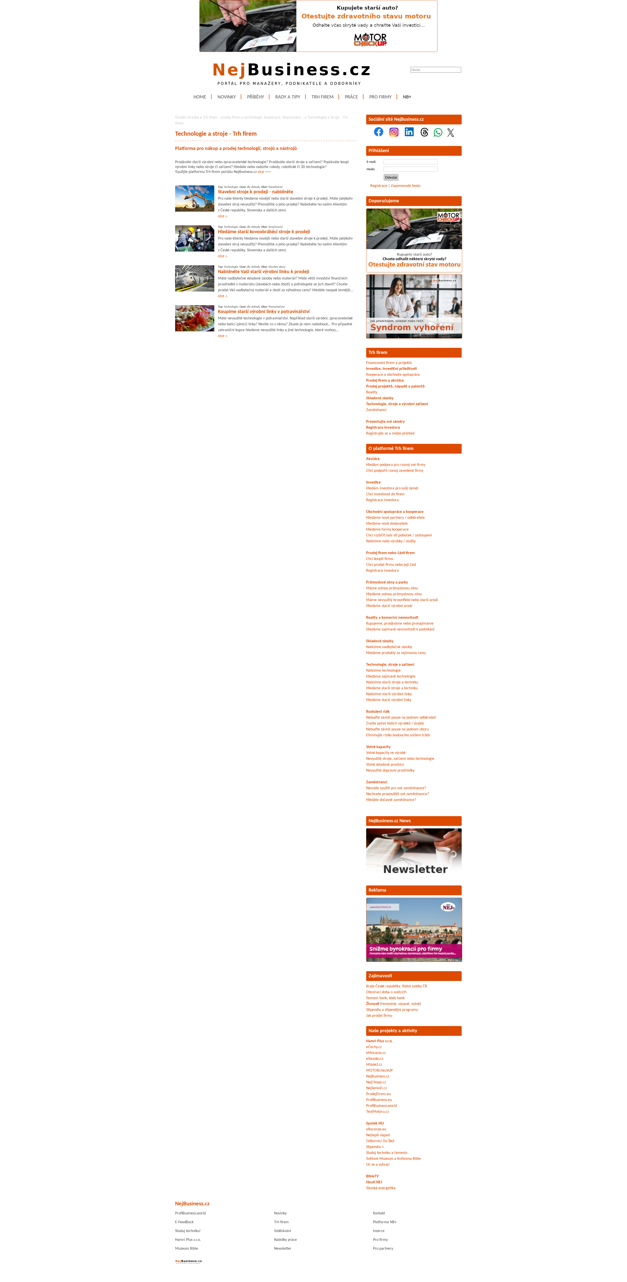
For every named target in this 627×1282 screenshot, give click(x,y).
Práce (351, 97)
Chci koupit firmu (379, 559)
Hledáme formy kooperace (387, 530)
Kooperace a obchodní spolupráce (393, 375)
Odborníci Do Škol (380, 1141)
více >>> (264, 172)
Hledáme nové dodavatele (387, 524)
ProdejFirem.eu (378, 1094)
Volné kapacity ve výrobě (386, 753)
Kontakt (379, 1213)
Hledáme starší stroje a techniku (392, 688)
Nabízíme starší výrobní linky (389, 694)
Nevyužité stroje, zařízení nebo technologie (400, 759)
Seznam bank (376, 998)
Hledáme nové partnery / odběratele (395, 518)
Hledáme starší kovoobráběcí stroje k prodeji (264, 232)
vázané (403, 1004)
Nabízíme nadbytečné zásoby (389, 647)
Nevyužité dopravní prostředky (390, 771)
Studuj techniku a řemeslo (386, 1153)
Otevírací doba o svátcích (386, 992)
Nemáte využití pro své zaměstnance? (396, 788)
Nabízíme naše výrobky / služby (391, 541)
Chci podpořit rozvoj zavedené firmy (394, 471)
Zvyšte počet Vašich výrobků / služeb (395, 724)
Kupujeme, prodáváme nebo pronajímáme (400, 624)
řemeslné (388, 1004)
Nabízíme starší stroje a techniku (392, 682)
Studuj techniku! (188, 1231)
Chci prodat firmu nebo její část (391, 565)
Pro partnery (383, 1249)
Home (199, 97)
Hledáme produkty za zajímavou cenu (396, 653)
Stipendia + (375, 1147)
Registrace (378, 186)
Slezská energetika (381, 1188)
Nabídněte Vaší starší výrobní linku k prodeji (263, 271)
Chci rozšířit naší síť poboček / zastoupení (399, 535)
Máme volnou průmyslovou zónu (392, 588)
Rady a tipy (287, 97)
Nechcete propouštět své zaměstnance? (397, 794)
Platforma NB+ (385, 1222)
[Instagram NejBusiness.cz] (394, 136)
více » (222, 216)
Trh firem (323, 97)
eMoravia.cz (376, 1053)
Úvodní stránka (187, 118)
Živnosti (372, 1004)
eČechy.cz (374, 1047)
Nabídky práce (285, 1240)
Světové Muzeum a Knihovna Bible (393, 1159)
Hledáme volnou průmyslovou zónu (394, 594)
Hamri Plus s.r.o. (379, 1041)
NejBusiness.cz (377, 1076)
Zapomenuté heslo (405, 186)
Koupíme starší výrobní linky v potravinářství (264, 311)
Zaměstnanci (376, 410)
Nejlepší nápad (378, 1135)
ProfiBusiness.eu (379, 1100)
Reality (371, 392)
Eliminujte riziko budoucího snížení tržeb (398, 735)
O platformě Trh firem (391, 448)
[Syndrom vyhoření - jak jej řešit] (414, 337)
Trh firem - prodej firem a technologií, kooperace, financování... (253, 118)
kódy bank (397, 998)
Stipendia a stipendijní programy (392, 1010)
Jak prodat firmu (379, 1016)
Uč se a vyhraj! (378, 1165)
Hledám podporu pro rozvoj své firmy (395, 465)
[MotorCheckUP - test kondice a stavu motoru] (414, 271)
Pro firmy (380, 97)
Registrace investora (383, 428)
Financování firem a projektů (389, 363)
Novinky (226, 97)
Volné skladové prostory (385, 765)
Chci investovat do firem (385, 494)
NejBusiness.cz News (390, 821)
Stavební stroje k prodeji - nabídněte (255, 192)
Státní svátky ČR (414, 986)
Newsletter (282, 1249)
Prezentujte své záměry (385, 422)
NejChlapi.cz (376, 1082)
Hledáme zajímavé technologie (390, 676)
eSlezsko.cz (374, 1059)
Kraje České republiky (383, 986)
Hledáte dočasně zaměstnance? (391, 800)
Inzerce (379, 1231)
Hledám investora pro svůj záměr (392, 488)
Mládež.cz (374, 1065)
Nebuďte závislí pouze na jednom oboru (397, 729)
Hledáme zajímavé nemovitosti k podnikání (400, 629)
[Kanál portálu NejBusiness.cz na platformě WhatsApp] (438, 136)
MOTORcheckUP (379, 1071)
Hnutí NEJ (374, 1182)
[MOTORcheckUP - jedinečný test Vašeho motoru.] (318, 51)
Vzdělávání (282, 1231)
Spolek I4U (375, 1123)
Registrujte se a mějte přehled (390, 433)
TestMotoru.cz (377, 1112)
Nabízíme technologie (383, 671)
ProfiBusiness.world (381, 1106)
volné (415, 1004)
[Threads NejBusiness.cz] (425, 136)
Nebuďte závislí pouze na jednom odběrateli (401, 718)
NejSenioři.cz (376, 1088)
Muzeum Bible (186, 1249)
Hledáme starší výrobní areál (389, 606)
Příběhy (255, 97)
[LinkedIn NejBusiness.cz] (409, 136)
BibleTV (372, 1176)
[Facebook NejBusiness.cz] (378, 136)
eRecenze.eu (376, 1129)
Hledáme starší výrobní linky (388, 700)
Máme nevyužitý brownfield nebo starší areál (402, 600)
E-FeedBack (184, 1222)
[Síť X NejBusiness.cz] (451, 136)
